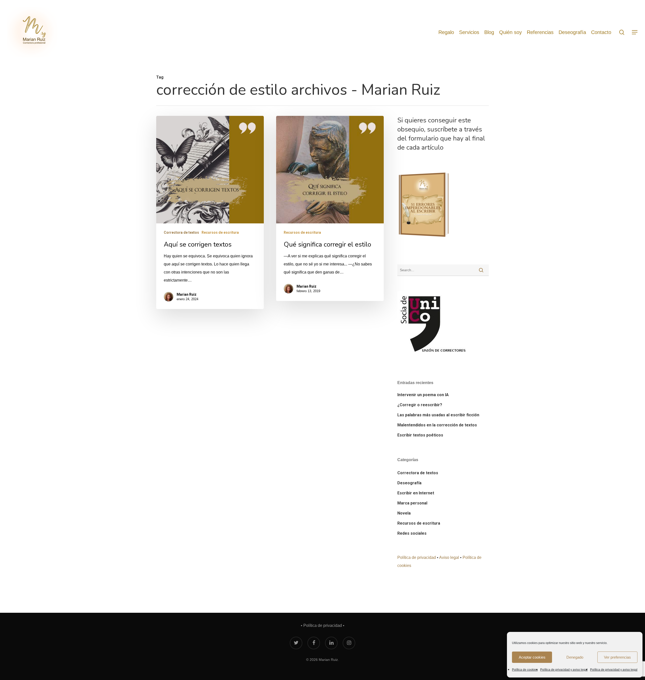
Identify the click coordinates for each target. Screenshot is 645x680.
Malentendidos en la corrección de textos (437, 425)
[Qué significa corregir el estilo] (330, 208)
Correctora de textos (181, 232)
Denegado (574, 657)
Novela (404, 513)
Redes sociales (412, 533)
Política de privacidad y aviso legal (564, 669)
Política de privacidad (416, 557)
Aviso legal (449, 557)
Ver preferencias (617, 657)
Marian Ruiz (187, 294)
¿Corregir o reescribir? (419, 404)
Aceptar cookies (532, 657)
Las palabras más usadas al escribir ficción (438, 415)
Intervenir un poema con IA (423, 394)
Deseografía (409, 483)
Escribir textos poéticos (420, 435)
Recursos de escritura (220, 232)
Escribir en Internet (415, 493)
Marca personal (412, 503)
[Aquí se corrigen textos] (210, 212)
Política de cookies (525, 669)
